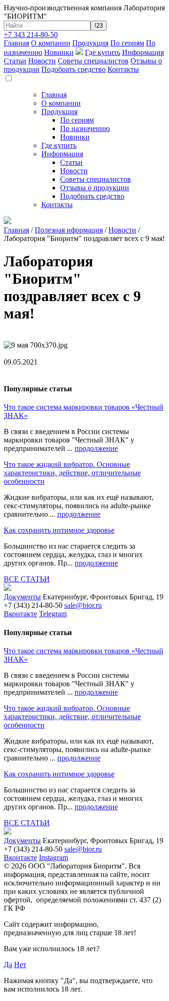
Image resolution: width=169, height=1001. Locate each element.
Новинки (59, 52)
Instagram (53, 857)
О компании (50, 43)
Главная (16, 43)
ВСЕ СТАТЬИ (27, 579)
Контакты (123, 69)
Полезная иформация (69, 230)
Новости (42, 61)
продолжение (96, 448)
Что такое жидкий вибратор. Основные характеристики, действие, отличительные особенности (72, 472)
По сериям (127, 43)
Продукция (90, 43)
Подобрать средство (73, 69)
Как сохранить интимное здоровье (59, 530)
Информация (143, 52)
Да (8, 965)
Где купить (102, 52)
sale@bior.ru (83, 605)
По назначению (85, 128)
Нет (20, 965)
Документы (22, 597)
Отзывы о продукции (94, 188)
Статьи (15, 61)
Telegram (53, 614)
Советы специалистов (93, 61)
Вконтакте (20, 614)
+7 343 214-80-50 (31, 35)
